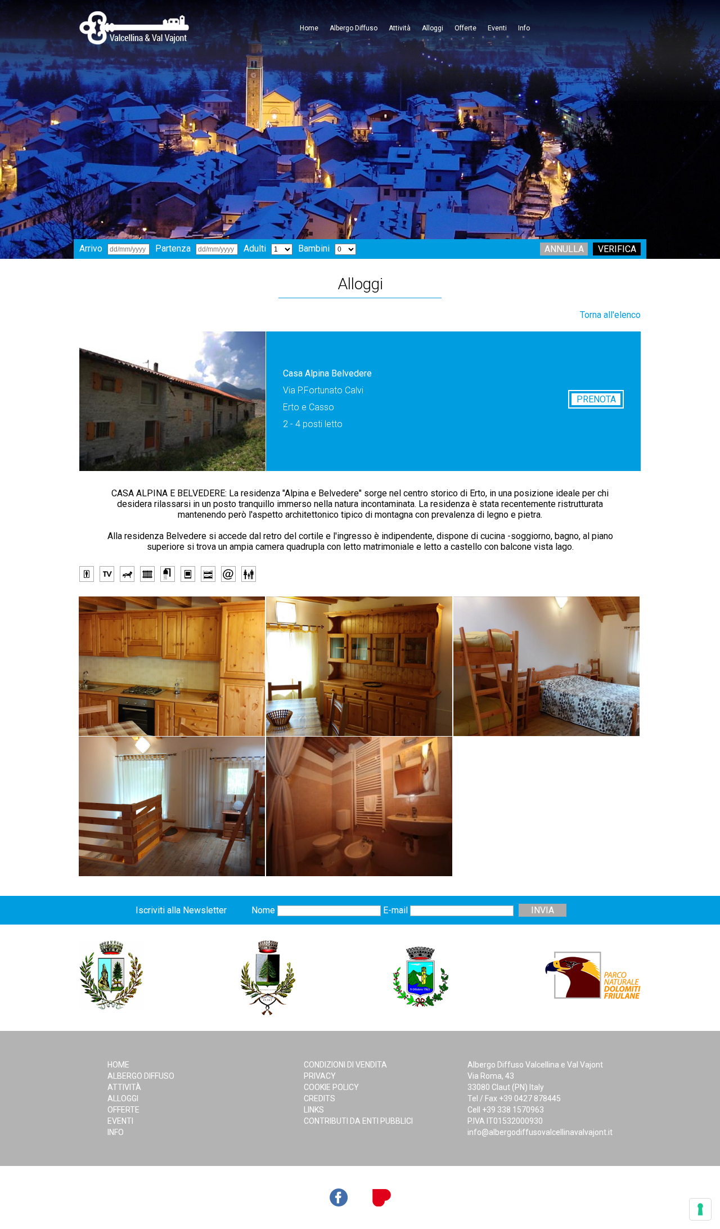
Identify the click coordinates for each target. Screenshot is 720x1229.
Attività (400, 28)
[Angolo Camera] (172, 806)
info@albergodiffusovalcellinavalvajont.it (540, 1132)
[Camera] (546, 666)
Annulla (564, 249)
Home (309, 28)
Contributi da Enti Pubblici (358, 1120)
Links (314, 1109)
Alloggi (432, 28)
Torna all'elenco (610, 315)
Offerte (465, 28)
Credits (319, 1098)
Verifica (617, 249)
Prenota (596, 399)
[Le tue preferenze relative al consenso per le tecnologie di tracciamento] (700, 1209)
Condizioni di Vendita (345, 1064)
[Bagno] (359, 806)
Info (524, 28)
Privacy (320, 1075)
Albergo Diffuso (353, 28)
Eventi (497, 28)
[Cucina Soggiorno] (359, 666)
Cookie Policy (331, 1087)
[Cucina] (172, 666)
